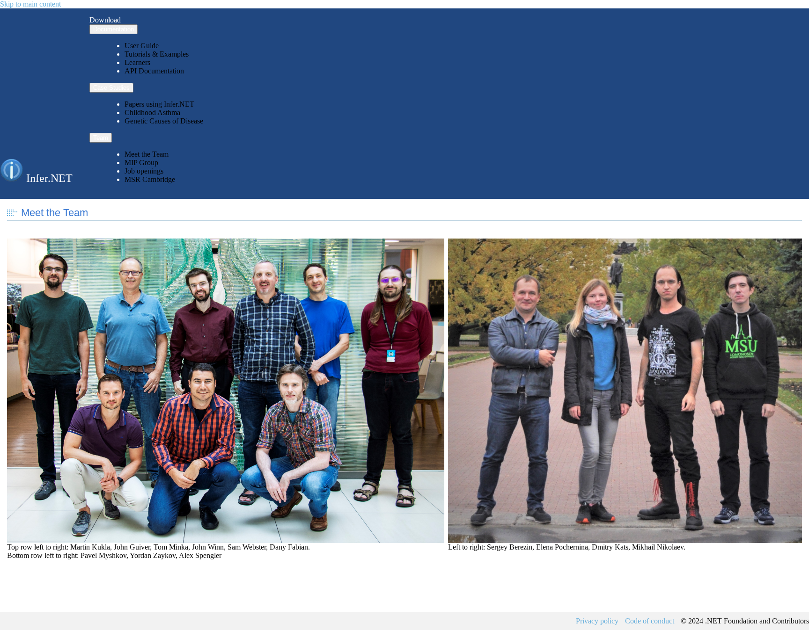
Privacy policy (597, 621)
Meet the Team (147, 154)
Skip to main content (30, 4)
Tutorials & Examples (157, 54)
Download (105, 20)
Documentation (113, 29)
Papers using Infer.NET (159, 104)
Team (100, 137)
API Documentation (154, 71)
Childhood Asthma (152, 112)
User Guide (142, 46)
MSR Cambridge (150, 179)
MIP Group (141, 163)
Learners (137, 62)
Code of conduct (649, 621)
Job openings (144, 171)
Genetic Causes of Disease (164, 121)
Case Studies (111, 87)
